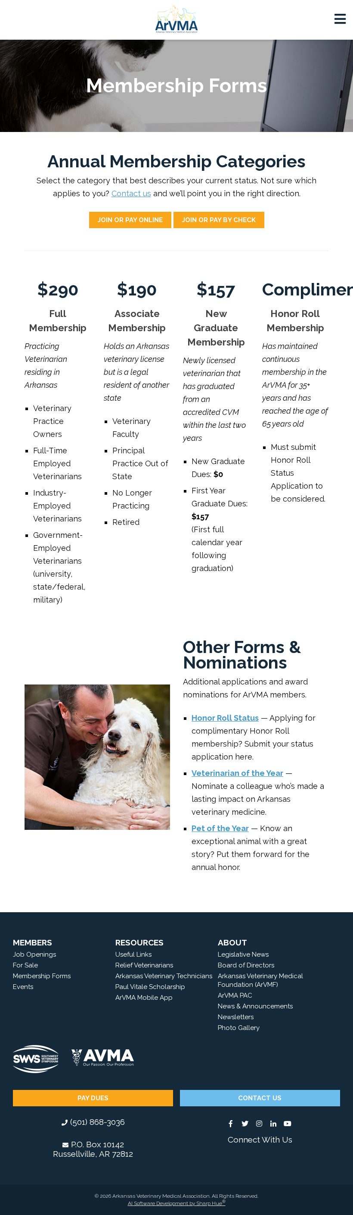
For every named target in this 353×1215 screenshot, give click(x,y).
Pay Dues (92, 1098)
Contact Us (260, 1098)
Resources (139, 942)
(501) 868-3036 (97, 1122)
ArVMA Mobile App (144, 998)
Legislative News (243, 954)
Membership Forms (42, 976)
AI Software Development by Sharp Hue (177, 1203)
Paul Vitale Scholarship (150, 987)
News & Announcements (255, 1006)
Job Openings (34, 954)
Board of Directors (246, 965)
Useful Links (133, 954)
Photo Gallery (239, 1028)
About (232, 942)
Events (23, 987)
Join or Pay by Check (219, 220)
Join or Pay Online (130, 220)
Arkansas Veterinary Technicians (163, 976)
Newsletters (236, 1017)
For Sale (25, 965)
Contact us (131, 193)
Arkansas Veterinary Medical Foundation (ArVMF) (260, 980)
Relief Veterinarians (144, 965)
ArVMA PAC (235, 995)
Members (32, 942)
